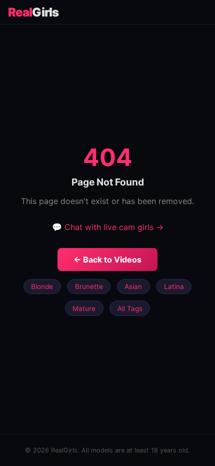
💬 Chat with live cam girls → (108, 227)
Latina (174, 286)
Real (33, 12)
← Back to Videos (108, 259)
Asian (133, 286)
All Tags (130, 308)
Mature (84, 308)
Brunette (89, 286)
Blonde (42, 286)
